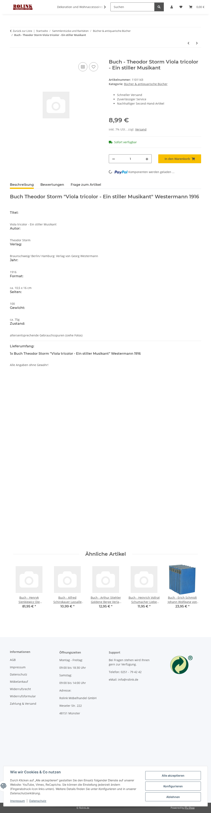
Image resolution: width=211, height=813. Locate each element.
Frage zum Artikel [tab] (86, 185)
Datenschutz (37, 801)
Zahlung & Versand (23, 704)
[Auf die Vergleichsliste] (82, 66)
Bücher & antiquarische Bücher (146, 84)
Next (191, 589)
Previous (20, 589)
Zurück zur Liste (22, 31)
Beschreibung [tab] (22, 185)
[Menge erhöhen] (146, 159)
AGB (13, 660)
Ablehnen (173, 797)
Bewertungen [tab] (52, 185)
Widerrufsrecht (20, 689)
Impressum (17, 801)
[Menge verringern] (113, 159)
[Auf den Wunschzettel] (93, 66)
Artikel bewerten (25, 399)
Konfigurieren (173, 786)
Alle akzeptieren (173, 775)
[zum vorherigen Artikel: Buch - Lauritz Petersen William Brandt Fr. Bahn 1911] (188, 43)
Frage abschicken (186, 542)
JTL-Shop (190, 808)
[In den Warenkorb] (13, 56)
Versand (141, 129)
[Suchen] (159, 6)
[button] (102, 7)
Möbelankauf (19, 682)
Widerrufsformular (23, 696)
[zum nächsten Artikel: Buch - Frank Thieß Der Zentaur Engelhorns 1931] (197, 43)
